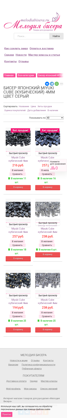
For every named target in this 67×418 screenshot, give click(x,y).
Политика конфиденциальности (38, 364)
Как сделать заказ (16, 48)
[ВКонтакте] (47, 84)
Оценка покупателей (15, 110)
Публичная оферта (32, 368)
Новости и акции (18, 360)
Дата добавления (36, 110)
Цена (33, 106)
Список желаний (48, 388)
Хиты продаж (45, 106)
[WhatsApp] (57, 84)
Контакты (10, 61)
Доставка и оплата (16, 381)
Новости (21, 54)
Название (24, 106)
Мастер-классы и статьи (44, 54)
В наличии (53, 110)
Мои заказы (30, 388)
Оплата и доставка (42, 48)
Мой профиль (13, 388)
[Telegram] (52, 84)
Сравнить (58, 165)
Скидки (9, 54)
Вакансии (13, 364)
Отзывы (23, 61)
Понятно (6, 414)
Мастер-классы (49, 381)
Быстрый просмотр (18, 153)
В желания (17, 170)
